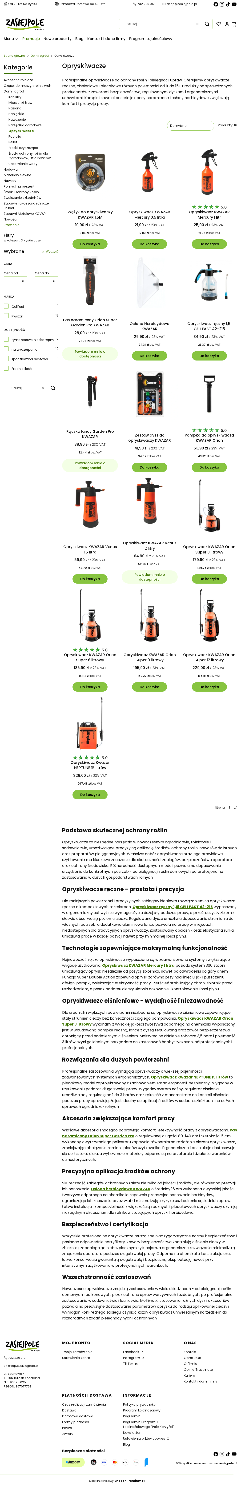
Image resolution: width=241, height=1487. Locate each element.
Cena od (11, 273)
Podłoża (14, 136)
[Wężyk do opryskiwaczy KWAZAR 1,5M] (90, 173)
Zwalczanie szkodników (22, 197)
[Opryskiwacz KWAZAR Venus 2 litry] (149, 504)
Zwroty (67, 1433)
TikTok (128, 1363)
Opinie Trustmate (198, 1369)
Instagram (132, 1357)
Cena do (42, 273)
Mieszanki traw (20, 102)
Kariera (189, 1375)
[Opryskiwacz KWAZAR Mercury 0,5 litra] (149, 173)
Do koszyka (90, 244)
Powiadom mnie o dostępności (90, 354)
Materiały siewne (17, 175)
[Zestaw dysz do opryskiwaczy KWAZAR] (149, 395)
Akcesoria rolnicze (18, 80)
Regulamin (132, 1416)
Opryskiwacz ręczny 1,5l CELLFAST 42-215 (173, 907)
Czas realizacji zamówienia (84, 1404)
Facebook (131, 1352)
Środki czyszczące (23, 147)
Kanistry (14, 97)
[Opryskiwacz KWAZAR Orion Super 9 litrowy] (149, 616)
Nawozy (10, 180)
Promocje (12, 225)
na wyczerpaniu (24, 349)
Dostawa (69, 1410)
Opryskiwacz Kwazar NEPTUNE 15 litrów (189, 1077)
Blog (126, 1444)
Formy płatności (75, 1422)
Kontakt (190, 1352)
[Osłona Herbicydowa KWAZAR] (149, 283)
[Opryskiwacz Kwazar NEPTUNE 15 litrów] (90, 724)
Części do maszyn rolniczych (27, 85)
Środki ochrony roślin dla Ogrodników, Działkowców (29, 155)
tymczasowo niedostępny (33, 339)
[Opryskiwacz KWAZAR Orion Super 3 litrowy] (209, 506)
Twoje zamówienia (77, 1352)
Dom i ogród (40, 56)
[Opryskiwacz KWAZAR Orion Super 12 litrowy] (209, 616)
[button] (207, 24)
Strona (220, 808)
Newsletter (132, 1432)
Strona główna (14, 56)
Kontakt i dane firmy (200, 1381)
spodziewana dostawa (30, 359)
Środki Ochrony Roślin (21, 192)
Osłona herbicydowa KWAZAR (120, 1189)
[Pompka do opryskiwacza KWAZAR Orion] (209, 395)
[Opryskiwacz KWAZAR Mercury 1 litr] (209, 173)
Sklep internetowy (115, 1481)
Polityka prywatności (140, 1404)
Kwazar (17, 316)
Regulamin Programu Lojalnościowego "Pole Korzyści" (148, 1424)
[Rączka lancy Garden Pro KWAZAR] (90, 393)
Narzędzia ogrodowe (25, 125)
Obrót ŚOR (192, 1357)
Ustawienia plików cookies (144, 1438)
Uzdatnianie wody (22, 163)
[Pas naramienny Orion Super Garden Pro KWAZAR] (90, 281)
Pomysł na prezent (19, 186)
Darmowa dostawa (77, 1416)
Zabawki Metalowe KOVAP (25, 213)
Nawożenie (17, 119)
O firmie (190, 1363)
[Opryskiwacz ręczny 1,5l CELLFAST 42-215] (209, 283)
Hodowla (11, 169)
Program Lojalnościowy (142, 1410)
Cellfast (18, 306)
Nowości (10, 219)
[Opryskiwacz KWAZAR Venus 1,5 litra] (90, 506)
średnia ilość (22, 368)
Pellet (12, 142)
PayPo (67, 1428)
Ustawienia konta (76, 1357)
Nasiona (14, 108)
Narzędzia (16, 114)
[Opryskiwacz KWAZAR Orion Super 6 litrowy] (90, 616)
